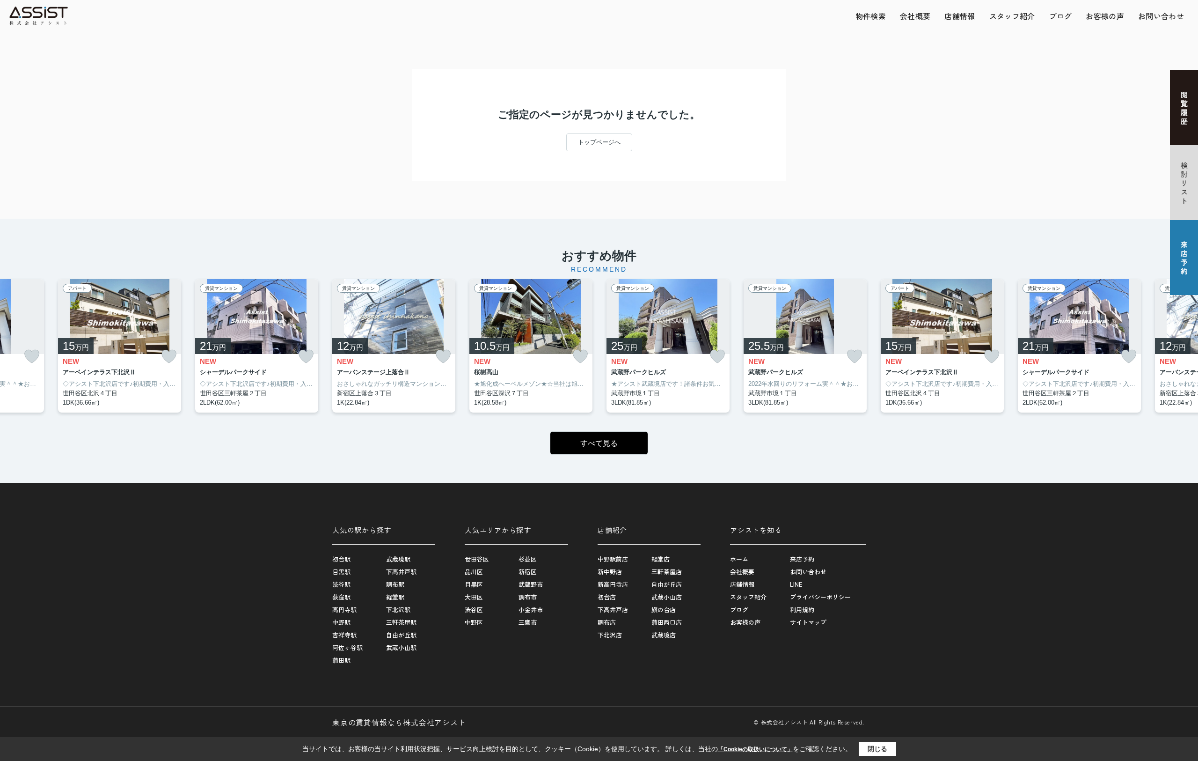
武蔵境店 (663, 634)
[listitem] (393, 346)
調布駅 (395, 584)
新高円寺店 (613, 584)
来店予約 (802, 558)
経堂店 (660, 558)
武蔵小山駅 (401, 647)
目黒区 (474, 584)
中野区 (474, 622)
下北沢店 (610, 634)
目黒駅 (341, 571)
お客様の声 (1105, 16)
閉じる (877, 749)
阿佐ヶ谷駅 (347, 647)
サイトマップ (808, 622)
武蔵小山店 (666, 596)
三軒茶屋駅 (401, 622)
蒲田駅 (341, 660)
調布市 (528, 596)
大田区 (474, 596)
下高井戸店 (613, 609)
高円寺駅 (344, 609)
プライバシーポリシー (820, 596)
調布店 (607, 622)
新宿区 (528, 571)
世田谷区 (477, 558)
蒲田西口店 (666, 622)
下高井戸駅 (401, 571)
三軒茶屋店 (666, 571)
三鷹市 (528, 622)
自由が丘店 (666, 584)
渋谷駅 (341, 584)
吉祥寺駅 (344, 634)
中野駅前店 (613, 558)
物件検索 (870, 16)
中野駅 (341, 622)
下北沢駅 (398, 609)
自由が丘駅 (401, 634)
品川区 (474, 571)
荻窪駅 (341, 596)
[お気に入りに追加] (31, 356)
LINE (796, 584)
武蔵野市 (531, 584)
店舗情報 (959, 16)
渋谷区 (474, 609)
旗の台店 (663, 609)
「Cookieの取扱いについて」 (755, 749)
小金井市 (531, 609)
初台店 (607, 596)
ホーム (739, 558)
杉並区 (528, 558)
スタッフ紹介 (1012, 16)
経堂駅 (395, 596)
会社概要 (915, 16)
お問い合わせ (1161, 16)
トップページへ (599, 142)
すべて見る (599, 443)
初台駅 (341, 558)
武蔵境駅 (398, 558)
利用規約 (802, 609)
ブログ (1060, 16)
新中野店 (610, 571)
